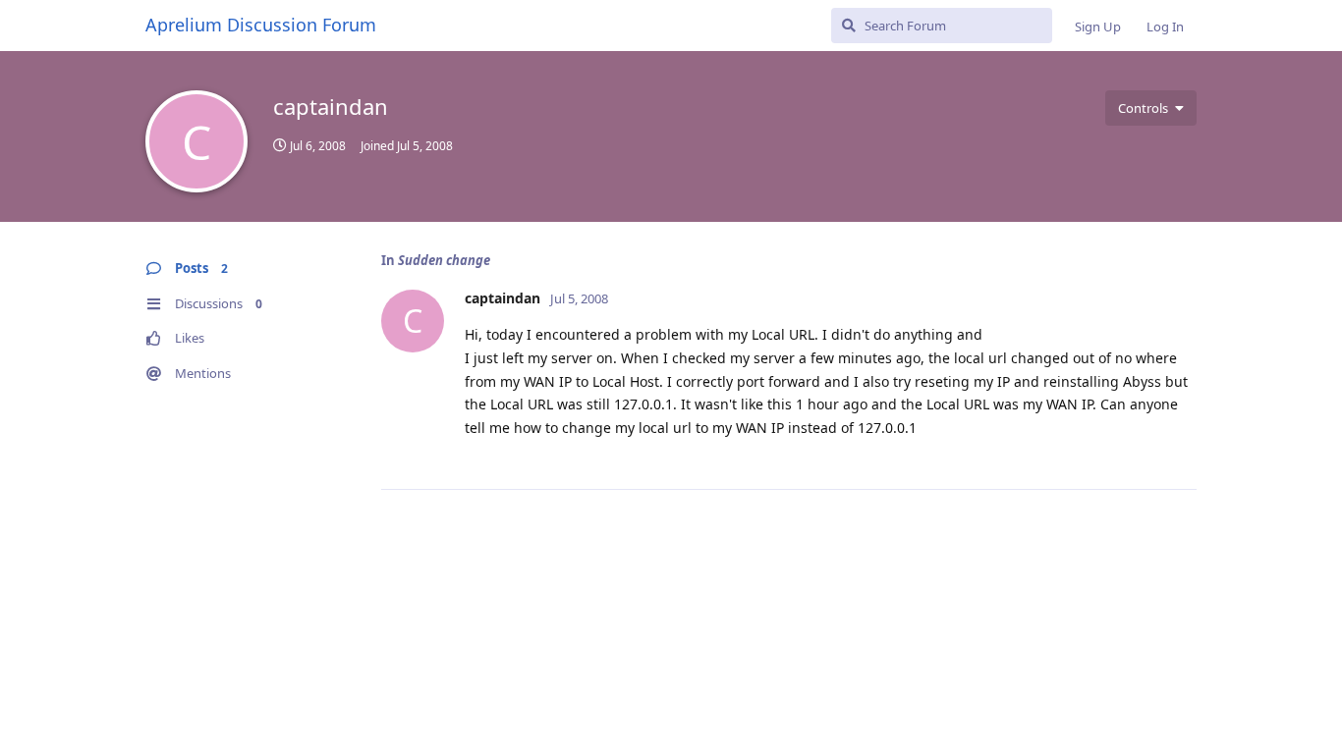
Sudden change (444, 260)
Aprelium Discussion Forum (260, 24)
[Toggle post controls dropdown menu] (1179, 452)
